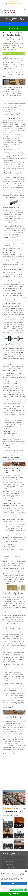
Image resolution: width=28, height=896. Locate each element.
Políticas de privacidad (9, 868)
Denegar (14, 887)
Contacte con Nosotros (9, 53)
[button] (26, 871)
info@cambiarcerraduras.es (15, 3)
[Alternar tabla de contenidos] (20, 811)
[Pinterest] (13, 5)
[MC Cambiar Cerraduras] (12, 11)
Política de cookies (8, 861)
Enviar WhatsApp (15, 28)
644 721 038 (14, 1)
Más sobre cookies (8, 864)
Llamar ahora (15, 24)
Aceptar (14, 883)
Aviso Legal (6, 858)
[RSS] (15, 5)
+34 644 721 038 (20, 53)
